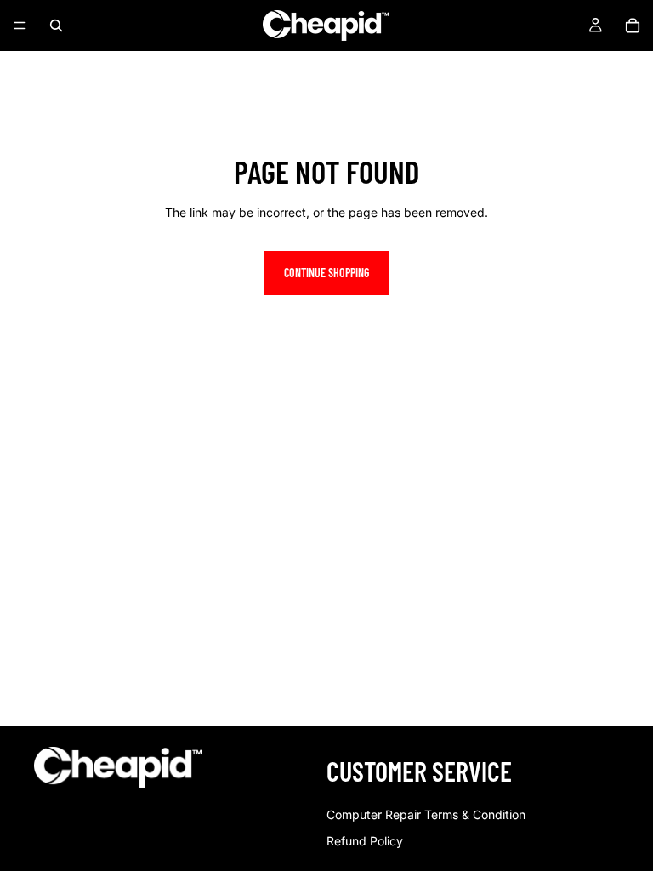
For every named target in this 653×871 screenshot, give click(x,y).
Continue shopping (326, 272)
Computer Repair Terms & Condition (425, 814)
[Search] (56, 25)
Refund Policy (364, 841)
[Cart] (632, 25)
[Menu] (19, 25)
